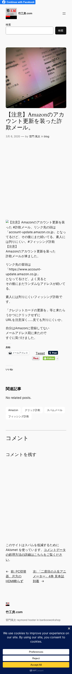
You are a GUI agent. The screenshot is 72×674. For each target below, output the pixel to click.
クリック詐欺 (32, 410)
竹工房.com (25, 13)
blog (46, 136)
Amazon (13, 410)
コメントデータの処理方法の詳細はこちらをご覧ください (36, 554)
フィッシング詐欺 (18, 416)
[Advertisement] (36, 180)
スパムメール (54, 410)
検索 (8, 24)
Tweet (40, 352)
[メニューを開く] (64, 13)
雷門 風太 (34, 136)
